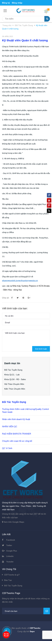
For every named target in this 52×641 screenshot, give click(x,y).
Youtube (9, 562)
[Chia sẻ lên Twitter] (18, 298)
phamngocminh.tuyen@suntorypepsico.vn (20, 281)
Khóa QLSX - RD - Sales (15, 379)
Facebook (10, 540)
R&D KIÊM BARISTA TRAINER (16, 434)
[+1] (29, 298)
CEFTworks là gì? (12, 575)
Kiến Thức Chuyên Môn (14, 389)
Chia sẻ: (5, 298)
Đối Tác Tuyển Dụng (13, 370)
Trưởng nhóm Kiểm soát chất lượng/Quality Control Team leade (25, 410)
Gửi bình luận (41, 349)
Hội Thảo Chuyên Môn (14, 384)
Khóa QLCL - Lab (12, 374)
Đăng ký (6, 3)
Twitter (9, 545)
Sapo (32, 631)
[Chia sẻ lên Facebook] (12, 298)
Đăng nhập (17, 3)
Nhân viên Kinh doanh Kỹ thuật (16, 419)
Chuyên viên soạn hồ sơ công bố (17, 441)
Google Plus (11, 551)
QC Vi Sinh (7, 448)
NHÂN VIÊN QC (9, 426)
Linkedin (10, 556)
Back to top (26, 636)
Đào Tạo (8, 580)
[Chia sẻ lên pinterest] (23, 298)
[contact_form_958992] (6, 634)
